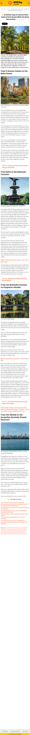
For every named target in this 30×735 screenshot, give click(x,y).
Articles (9, 9)
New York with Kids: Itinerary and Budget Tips (13, 520)
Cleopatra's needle (5, 530)
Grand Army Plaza (22, 530)
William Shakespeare (22, 533)
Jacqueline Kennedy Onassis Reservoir (10, 532)
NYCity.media (4, 9)
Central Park (4, 529)
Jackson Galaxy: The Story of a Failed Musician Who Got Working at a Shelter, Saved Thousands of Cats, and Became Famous (15, 409)
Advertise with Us (15, 731)
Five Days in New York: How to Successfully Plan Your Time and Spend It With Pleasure (14, 504)
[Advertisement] (15, 601)
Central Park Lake (11, 529)
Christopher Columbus (21, 529)
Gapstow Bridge (14, 530)
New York (9, 533)
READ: (3, 407)
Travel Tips (14, 533)
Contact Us (5, 731)
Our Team (25, 731)
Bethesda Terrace (17, 527)
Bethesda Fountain (7, 527)
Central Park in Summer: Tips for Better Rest (12, 502)
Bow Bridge (24, 527)
